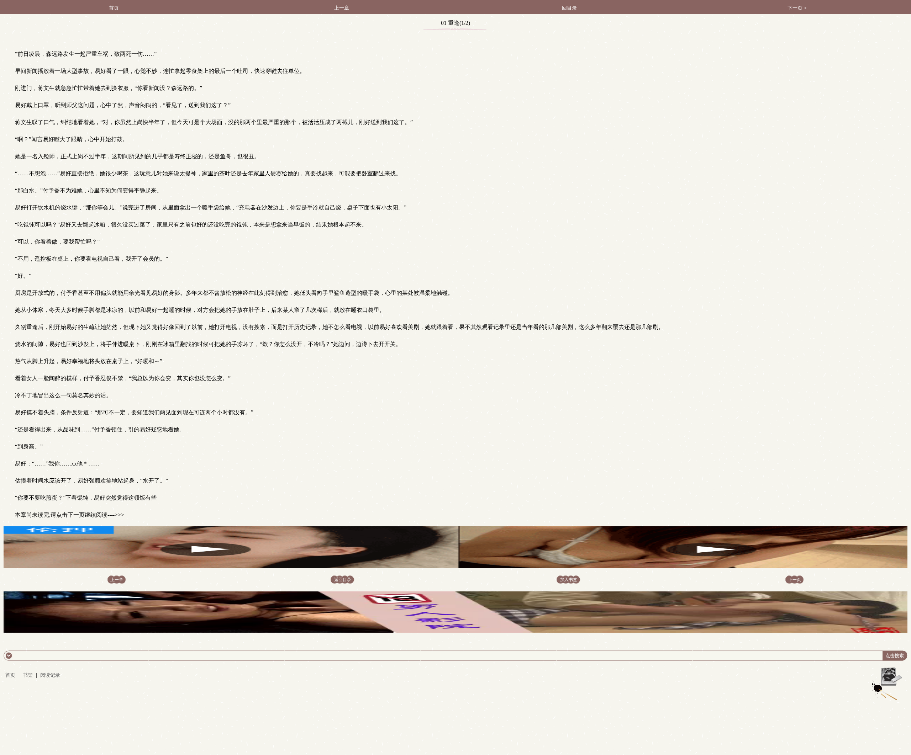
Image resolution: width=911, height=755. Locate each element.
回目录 (569, 8)
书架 (28, 675)
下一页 (794, 579)
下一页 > (797, 8)
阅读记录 (50, 675)
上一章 (341, 8)
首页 (114, 8)
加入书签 (568, 579)
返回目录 (342, 579)
